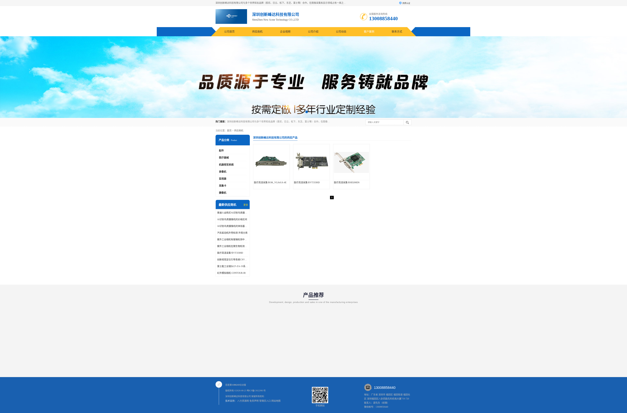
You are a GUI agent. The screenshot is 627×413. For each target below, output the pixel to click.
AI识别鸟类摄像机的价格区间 (232, 219)
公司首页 (229, 31)
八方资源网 (243, 401)
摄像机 (222, 192)
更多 (245, 205)
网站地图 (276, 401)
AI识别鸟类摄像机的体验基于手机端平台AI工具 (232, 226)
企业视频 (285, 31)
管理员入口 (265, 401)
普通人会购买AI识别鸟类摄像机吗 (232, 212)
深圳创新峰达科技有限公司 (238, 396)
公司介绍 (313, 31)
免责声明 (254, 401)
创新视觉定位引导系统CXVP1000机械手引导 (232, 259)
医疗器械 (224, 157)
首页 (229, 130)
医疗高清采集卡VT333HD (230, 253)
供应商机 (257, 31)
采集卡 (222, 185)
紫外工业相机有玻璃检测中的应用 (232, 239)
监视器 (222, 178)
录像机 (222, 171)
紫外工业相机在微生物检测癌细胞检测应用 (232, 246)
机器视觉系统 (226, 164)
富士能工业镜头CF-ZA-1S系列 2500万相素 (232, 266)
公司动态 (341, 31)
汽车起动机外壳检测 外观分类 (232, 233)
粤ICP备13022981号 (256, 390)
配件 (221, 150)
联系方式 (397, 31)
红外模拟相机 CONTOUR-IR (231, 273)
